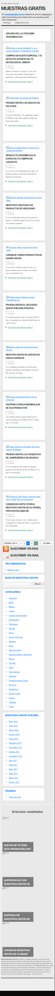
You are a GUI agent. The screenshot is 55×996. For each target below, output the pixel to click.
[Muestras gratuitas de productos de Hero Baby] (24, 200)
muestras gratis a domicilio (20, 654)
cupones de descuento (18, 615)
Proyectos (12, 685)
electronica (13, 624)
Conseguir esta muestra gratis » (20, 81)
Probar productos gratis (18, 680)
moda (11, 645)
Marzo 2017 (13, 777)
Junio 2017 (13, 764)
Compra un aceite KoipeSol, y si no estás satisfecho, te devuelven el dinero (24, 59)
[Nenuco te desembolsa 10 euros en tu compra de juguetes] (24, 150)
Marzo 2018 (13, 730)
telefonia (12, 702)
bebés (11, 602)
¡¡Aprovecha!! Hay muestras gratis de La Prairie (17, 884)
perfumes (12, 676)
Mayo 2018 (13, 721)
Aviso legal (26, 974)
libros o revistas (16, 637)
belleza (12, 606)
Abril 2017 (13, 773)
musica (11, 658)
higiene (12, 628)
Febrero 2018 (14, 734)
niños (11, 667)
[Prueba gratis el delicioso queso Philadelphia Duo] (24, 300)
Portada (7, 23)
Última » (47, 543)
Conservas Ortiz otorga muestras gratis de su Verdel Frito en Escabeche (23, 507)
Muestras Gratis (23, 8)
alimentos (13, 598)
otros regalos (14, 671)
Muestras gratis (13, 569)
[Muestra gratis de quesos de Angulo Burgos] (24, 349)
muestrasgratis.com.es (15, 14)
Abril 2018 (13, 725)
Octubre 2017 (14, 751)
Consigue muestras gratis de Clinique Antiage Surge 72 (17, 954)
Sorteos (12, 698)
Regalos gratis (14, 693)
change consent (37, 974)
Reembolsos (13, 689)
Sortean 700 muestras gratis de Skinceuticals (17, 919)
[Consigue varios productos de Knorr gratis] (24, 250)
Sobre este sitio (22, 23)
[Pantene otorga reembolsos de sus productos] (24, 399)
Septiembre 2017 (15, 756)
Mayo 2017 (13, 769)
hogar (11, 632)
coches (11, 611)
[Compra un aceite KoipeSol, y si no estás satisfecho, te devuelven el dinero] (24, 50)
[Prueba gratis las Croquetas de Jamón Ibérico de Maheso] (24, 449)
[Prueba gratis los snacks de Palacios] (22, 97)
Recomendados (15, 563)
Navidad (12, 663)
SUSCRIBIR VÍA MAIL (24, 555)
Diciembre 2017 (15, 743)
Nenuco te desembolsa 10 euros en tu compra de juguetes (21, 158)
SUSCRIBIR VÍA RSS (24, 548)
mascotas (12, 641)
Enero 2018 (13, 738)
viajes (11, 706)
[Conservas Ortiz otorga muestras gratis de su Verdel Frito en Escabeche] (24, 499)
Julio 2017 (13, 760)
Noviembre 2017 (15, 747)
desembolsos (14, 619)
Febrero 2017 (14, 782)
